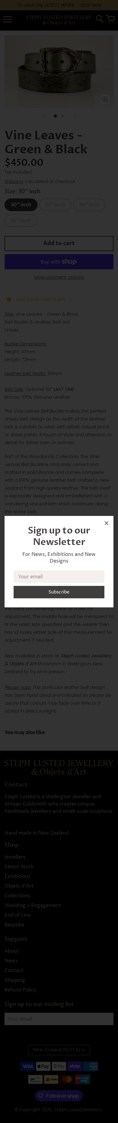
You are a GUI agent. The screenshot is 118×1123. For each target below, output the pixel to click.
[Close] (106, 524)
